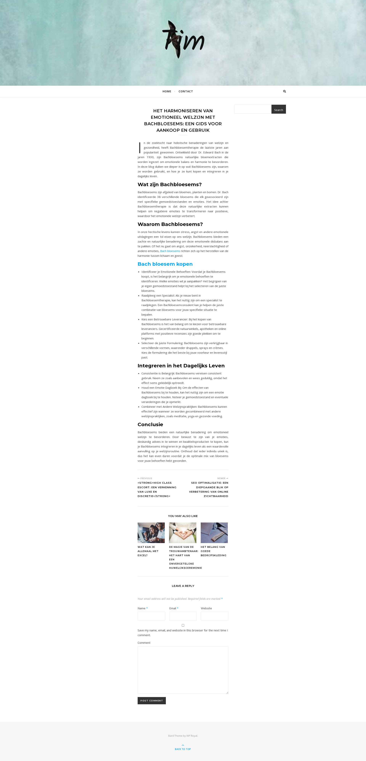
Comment (144, 643)
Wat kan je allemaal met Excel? (148, 551)
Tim (183, 43)
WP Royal (191, 735)
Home (167, 91)
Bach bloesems (170, 251)
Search (278, 110)
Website (206, 608)
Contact (186, 91)
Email (173, 608)
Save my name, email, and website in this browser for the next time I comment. (183, 632)
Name (143, 608)
